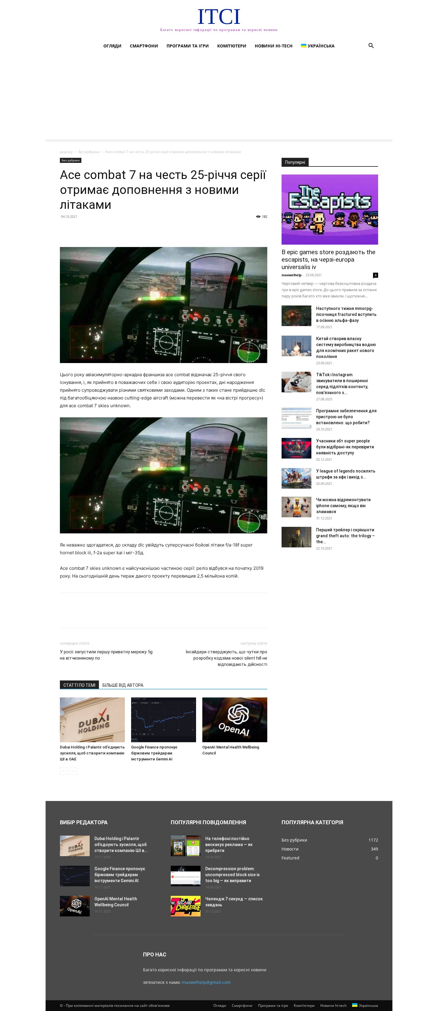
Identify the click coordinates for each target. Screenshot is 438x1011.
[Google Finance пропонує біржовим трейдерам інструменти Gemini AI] (163, 719)
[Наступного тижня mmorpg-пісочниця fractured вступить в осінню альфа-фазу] (296, 315)
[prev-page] (63, 771)
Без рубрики (89, 151)
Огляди (112, 46)
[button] (371, 46)
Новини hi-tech (274, 46)
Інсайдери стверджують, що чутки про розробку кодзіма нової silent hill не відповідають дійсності (226, 658)
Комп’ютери (231, 46)
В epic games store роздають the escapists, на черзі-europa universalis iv (328, 259)
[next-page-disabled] (73, 771)
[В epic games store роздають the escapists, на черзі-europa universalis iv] (330, 210)
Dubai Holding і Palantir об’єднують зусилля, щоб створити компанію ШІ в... (121, 844)
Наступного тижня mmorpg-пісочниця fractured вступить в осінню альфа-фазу (346, 314)
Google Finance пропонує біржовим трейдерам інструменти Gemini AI (154, 753)
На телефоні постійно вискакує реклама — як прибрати (229, 844)
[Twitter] (80, 230)
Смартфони (144, 46)
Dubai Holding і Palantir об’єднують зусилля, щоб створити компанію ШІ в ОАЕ (92, 753)
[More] (121, 230)
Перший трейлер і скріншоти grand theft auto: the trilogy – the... (345, 535)
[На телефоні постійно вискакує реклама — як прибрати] (186, 846)
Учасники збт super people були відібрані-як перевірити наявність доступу (345, 447)
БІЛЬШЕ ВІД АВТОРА (122, 685)
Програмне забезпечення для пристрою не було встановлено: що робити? (346, 416)
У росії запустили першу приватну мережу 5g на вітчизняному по (106, 655)
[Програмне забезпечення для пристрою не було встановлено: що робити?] (296, 418)
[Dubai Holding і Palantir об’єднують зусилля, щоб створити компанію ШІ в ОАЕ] (92, 719)
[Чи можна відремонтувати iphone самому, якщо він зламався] (296, 507)
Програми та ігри (188, 46)
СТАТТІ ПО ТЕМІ (79, 685)
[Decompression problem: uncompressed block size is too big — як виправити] (186, 876)
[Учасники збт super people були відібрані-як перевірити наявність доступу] (296, 448)
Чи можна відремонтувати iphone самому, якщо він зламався (343, 505)
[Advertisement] (219, 98)
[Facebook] (66, 230)
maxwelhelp (292, 275)
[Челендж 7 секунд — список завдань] (186, 906)
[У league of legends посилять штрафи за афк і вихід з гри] (296, 478)
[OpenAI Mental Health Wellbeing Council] (234, 719)
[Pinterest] (93, 230)
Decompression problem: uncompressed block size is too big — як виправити (232, 874)
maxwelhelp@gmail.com (206, 982)
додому (66, 151)
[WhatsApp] (107, 230)
